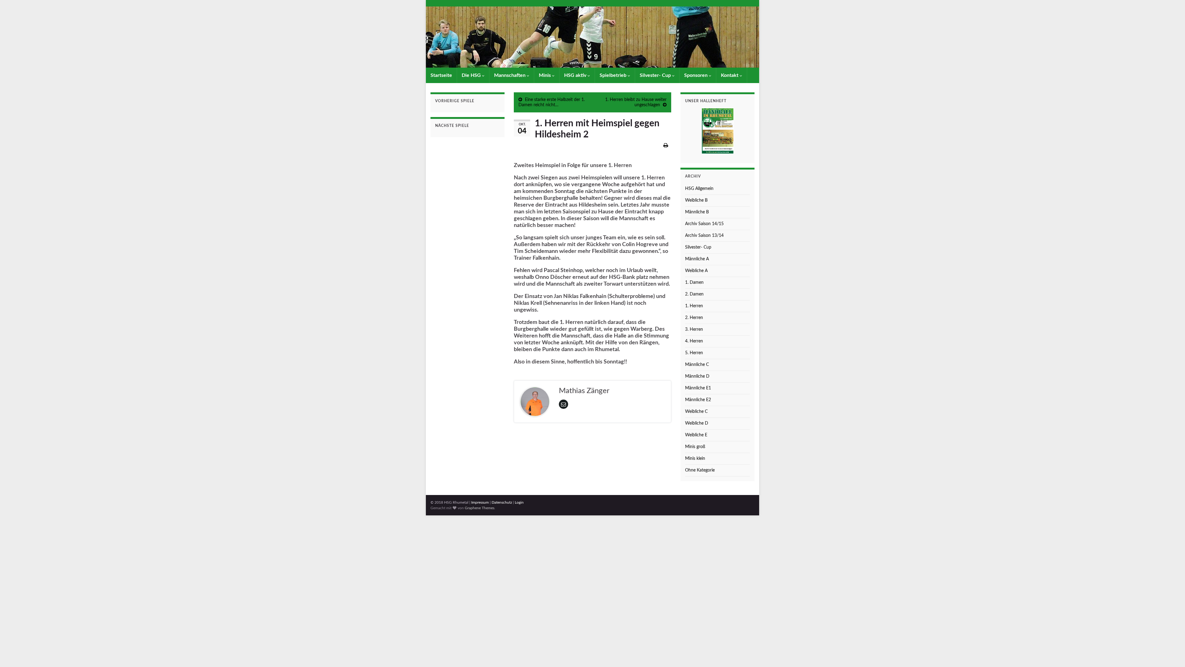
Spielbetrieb (614, 75)
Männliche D (697, 376)
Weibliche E (696, 435)
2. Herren (694, 318)
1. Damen (694, 282)
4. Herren (694, 341)
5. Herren (694, 353)
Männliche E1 (698, 388)
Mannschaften (510, 75)
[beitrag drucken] (665, 145)
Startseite (441, 75)
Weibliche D (696, 423)
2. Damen (694, 294)
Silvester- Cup (656, 75)
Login (519, 502)
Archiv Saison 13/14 (704, 235)
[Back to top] (1171, 653)
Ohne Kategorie (700, 470)
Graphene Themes (479, 508)
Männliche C (697, 365)
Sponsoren (696, 75)
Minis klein (695, 458)
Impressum (480, 502)
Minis (545, 75)
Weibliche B (696, 200)
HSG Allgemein (699, 189)
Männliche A (697, 259)
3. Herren (694, 329)
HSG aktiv (576, 75)
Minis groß (695, 447)
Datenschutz (502, 502)
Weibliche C (696, 411)
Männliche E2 (698, 400)
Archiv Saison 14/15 (704, 224)
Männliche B (697, 212)
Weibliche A (696, 271)
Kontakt (730, 75)
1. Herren (694, 306)
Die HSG (472, 75)
